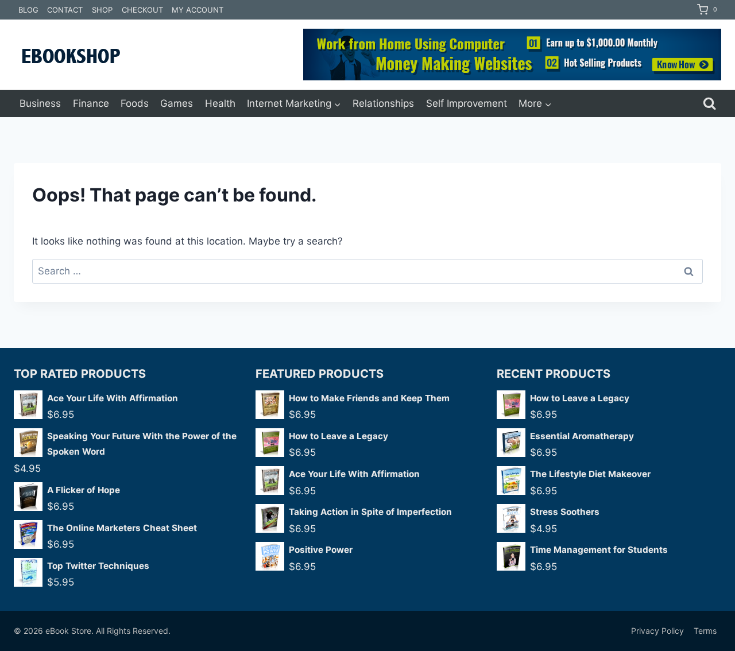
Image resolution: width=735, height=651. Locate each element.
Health (220, 103)
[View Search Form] (709, 103)
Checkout (142, 9)
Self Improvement (466, 103)
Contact (65, 9)
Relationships (383, 103)
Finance (91, 103)
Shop (102, 9)
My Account (197, 9)
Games (176, 103)
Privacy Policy (657, 631)
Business (40, 103)
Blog (28, 9)
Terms (705, 631)
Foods (135, 103)
